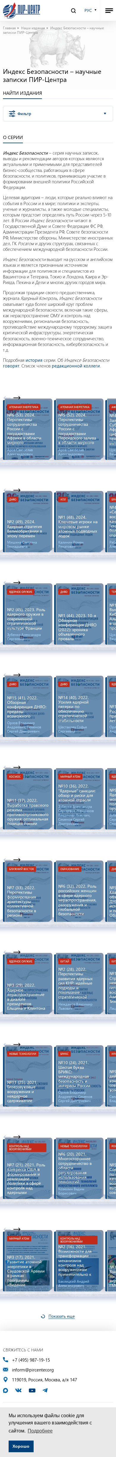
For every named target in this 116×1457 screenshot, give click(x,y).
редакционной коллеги (76, 366)
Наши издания (33, 27)
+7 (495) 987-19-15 (31, 1360)
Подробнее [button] (40, 1430)
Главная (9, 27)
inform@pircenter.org (33, 1370)
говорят (11, 366)
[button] (17, 398)
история (34, 360)
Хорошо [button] (20, 1446)
